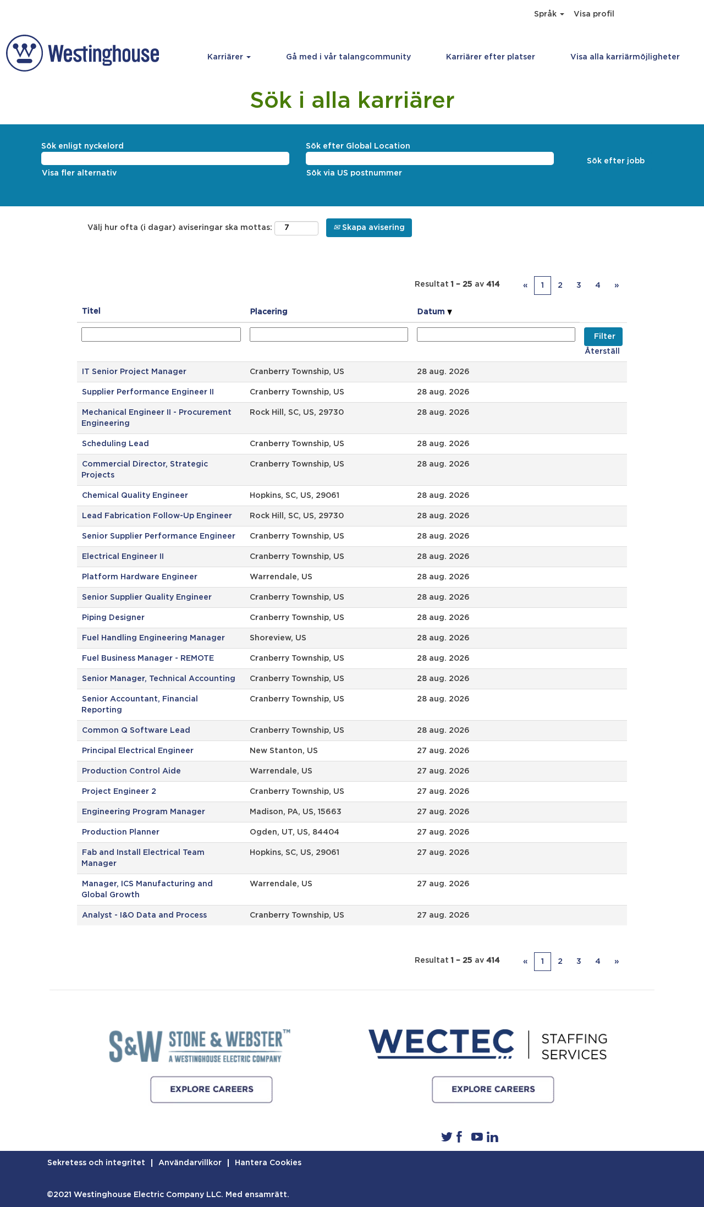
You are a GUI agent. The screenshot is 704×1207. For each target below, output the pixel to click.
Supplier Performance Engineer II (148, 392)
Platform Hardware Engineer (139, 577)
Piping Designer (113, 618)
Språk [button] (546, 14)
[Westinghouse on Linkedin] (492, 1136)
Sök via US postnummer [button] (354, 173)
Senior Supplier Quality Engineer (147, 597)
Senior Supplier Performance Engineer (158, 536)
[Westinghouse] (83, 53)
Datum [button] (432, 312)
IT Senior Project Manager (134, 372)
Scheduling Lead (115, 444)
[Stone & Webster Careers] (200, 1045)
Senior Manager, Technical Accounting (158, 679)
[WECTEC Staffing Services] (493, 1089)
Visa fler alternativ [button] (79, 173)
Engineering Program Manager (143, 812)
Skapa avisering (372, 228)
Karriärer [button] (226, 57)
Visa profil (594, 14)
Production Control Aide (131, 771)
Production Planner (121, 832)
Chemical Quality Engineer (135, 496)
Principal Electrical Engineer (138, 751)
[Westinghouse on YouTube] (477, 1136)
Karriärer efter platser (490, 57)
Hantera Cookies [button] (268, 1163)
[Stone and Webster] (211, 1089)
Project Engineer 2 (119, 791)
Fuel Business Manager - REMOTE (148, 658)
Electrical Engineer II (123, 557)
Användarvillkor (190, 1163)
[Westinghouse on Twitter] (447, 1136)
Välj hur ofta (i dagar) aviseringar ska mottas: (179, 228)
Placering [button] (269, 312)
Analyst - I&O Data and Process (144, 915)
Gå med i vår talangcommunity (348, 57)
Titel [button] (91, 311)
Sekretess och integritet (96, 1163)
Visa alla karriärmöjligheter (625, 57)
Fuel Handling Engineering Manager (153, 638)
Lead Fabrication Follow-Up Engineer (157, 516)
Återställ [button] (602, 351)
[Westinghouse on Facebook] (459, 1136)
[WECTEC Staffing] (488, 1045)
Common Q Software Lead (136, 730)
